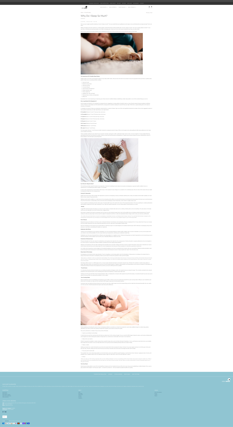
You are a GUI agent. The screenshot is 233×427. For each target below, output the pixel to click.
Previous (148, 12)
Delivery (119, 3)
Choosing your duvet (94, 3)
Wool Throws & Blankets (6, 395)
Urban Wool (7, 420)
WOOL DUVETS (103, 7)
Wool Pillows (4, 393)
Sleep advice (80, 394)
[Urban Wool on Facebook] (4, 412)
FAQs (79, 392)
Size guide (129, 3)
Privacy (156, 393)
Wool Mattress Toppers (6, 394)
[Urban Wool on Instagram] (5, 412)
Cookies (156, 394)
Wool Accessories (5, 397)
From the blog (88, 12)
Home (82, 12)
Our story (80, 397)
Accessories (136, 3)
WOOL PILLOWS (122, 7)
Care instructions (104, 3)
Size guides (80, 393)
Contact (142, 3)
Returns (124, 3)
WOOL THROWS (131, 7)
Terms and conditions (158, 392)
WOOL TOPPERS (112, 7)
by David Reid (83, 21)
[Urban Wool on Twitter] (3, 412)
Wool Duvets (4, 392)
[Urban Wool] (84, 7)
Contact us (80, 398)
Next (151, 12)
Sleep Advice (113, 3)
